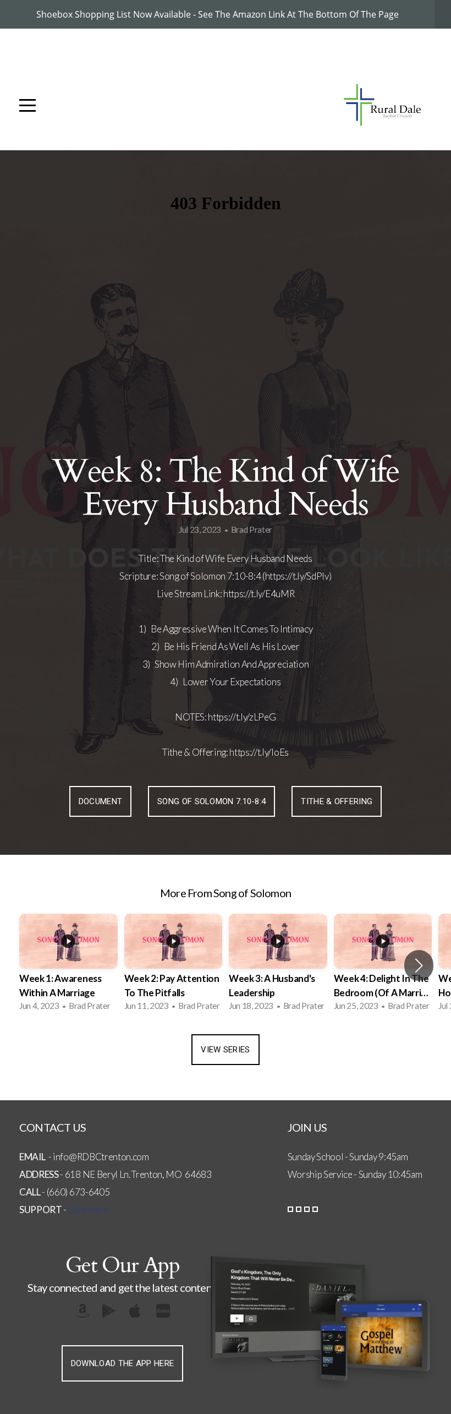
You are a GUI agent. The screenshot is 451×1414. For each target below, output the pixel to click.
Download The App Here (122, 1363)
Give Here (88, 1209)
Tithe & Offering (336, 801)
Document (100, 801)
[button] (418, 965)
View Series (225, 1050)
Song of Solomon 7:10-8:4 (211, 801)
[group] (68, 966)
